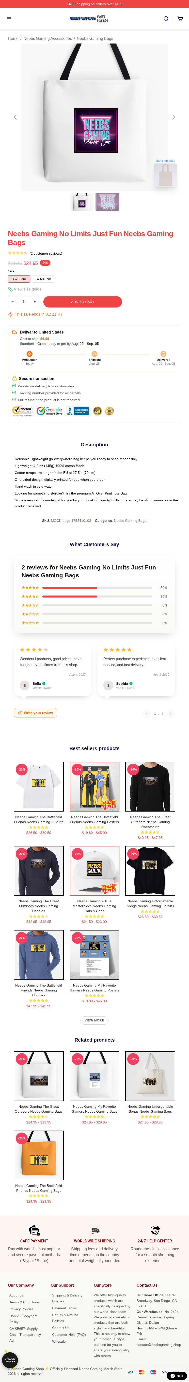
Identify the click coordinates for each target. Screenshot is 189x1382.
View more (94, 1020)
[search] (166, 19)
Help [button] (180, 1376)
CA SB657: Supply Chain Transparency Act (25, 1334)
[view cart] (180, 19)
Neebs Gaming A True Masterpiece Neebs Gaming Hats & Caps (94, 906)
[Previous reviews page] (146, 713)
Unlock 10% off (10, 1360)
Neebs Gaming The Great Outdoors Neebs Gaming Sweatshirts (150, 822)
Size (11, 271)
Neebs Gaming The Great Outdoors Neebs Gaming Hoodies (38, 906)
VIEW (38, 807)
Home (13, 38)
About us (16, 1295)
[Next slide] (173, 117)
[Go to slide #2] (107, 202)
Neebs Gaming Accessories (47, 38)
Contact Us (60, 1328)
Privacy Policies (21, 1309)
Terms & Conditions (24, 1302)
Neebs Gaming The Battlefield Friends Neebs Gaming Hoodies (38, 990)
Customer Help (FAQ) (69, 1335)
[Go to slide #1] (82, 202)
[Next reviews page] (170, 713)
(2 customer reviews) (46, 253)
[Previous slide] (15, 117)
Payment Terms (64, 1308)
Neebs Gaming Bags (95, 38)
